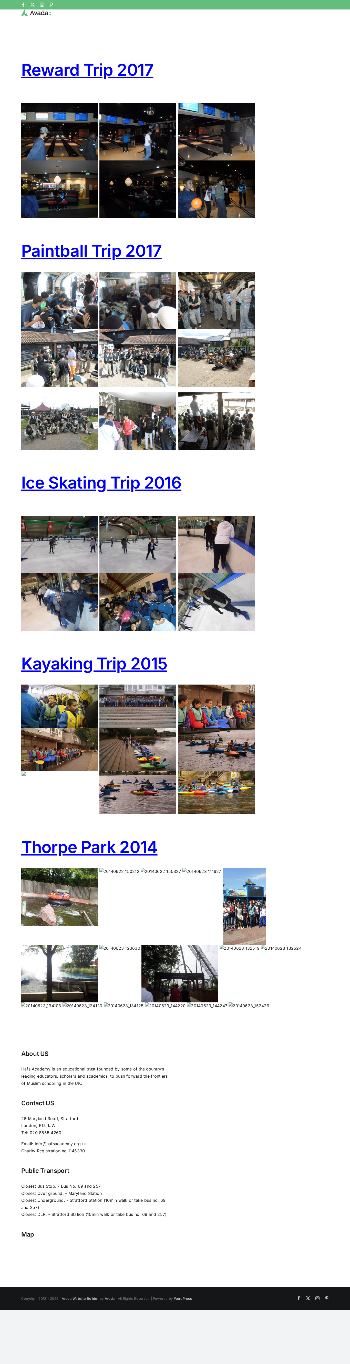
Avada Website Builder (80, 1298)
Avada (110, 1298)
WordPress (183, 1298)
